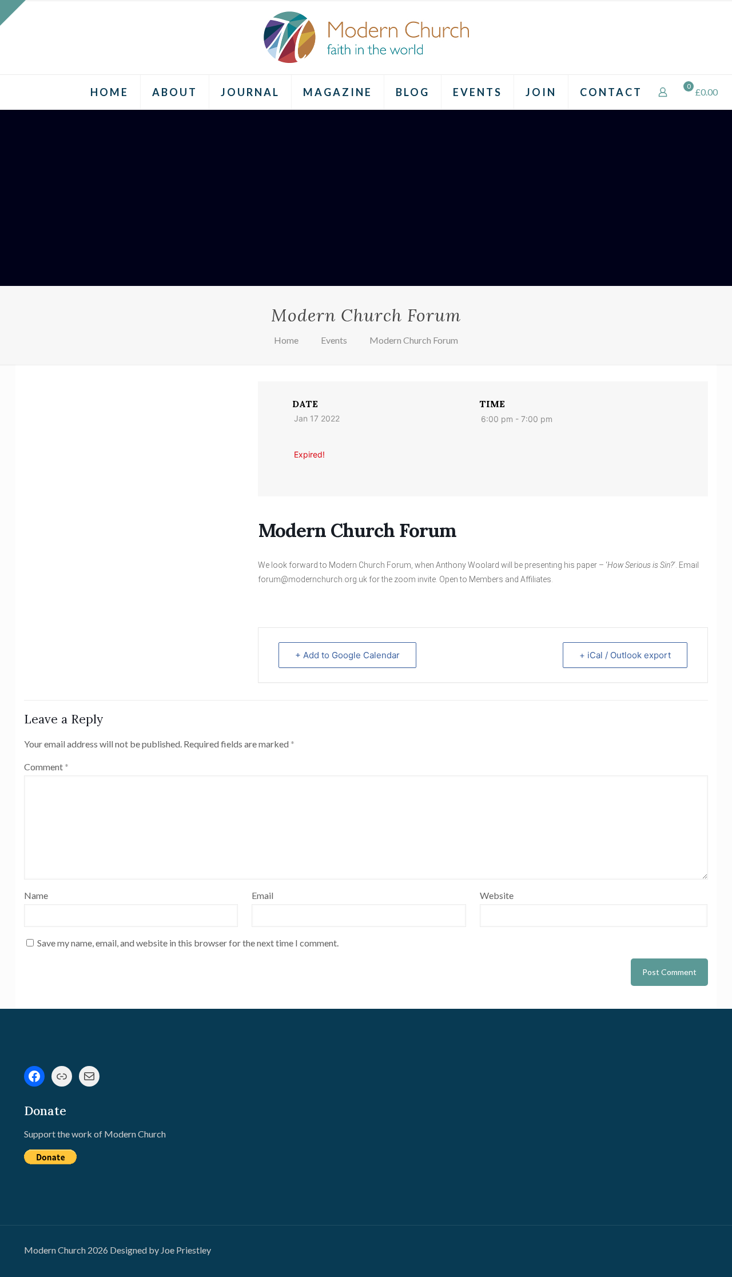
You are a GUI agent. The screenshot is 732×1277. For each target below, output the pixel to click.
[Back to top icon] (677, 1254)
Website (497, 895)
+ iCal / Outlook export (625, 655)
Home (286, 340)
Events (334, 340)
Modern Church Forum (413, 340)
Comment (46, 766)
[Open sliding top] (13, 13)
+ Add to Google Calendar (347, 655)
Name (36, 895)
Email (262, 895)
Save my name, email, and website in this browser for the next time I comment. (188, 942)
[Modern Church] (366, 37)
